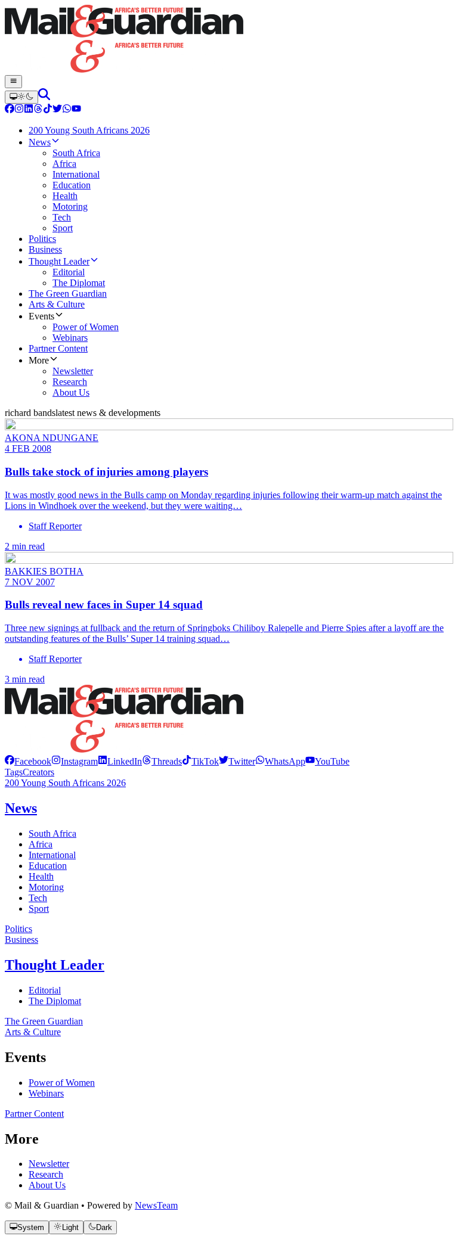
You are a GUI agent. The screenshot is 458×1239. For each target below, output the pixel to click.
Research (46, 1174)
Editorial (45, 990)
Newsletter (49, 1164)
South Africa (52, 833)
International (52, 855)
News (21, 808)
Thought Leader (54, 965)
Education (48, 866)
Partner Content (34, 1113)
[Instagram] (19, 110)
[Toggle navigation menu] (13, 81)
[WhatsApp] (67, 110)
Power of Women (62, 1082)
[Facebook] (9, 110)
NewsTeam (156, 1205)
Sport (39, 908)
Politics (18, 929)
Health (41, 876)
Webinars (46, 1093)
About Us (47, 1185)
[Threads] (38, 110)
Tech (38, 898)
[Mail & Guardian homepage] (229, 40)
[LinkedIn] (28, 110)
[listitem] (28, 761)
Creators (38, 772)
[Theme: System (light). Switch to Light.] (21, 97)
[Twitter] (57, 110)
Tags (14, 772)
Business (21, 939)
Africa (40, 844)
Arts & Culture (33, 1032)
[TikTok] (47, 110)
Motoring (46, 887)
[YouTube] (76, 110)
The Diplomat (55, 1001)
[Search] (44, 97)
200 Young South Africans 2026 (65, 783)
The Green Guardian (44, 1021)
